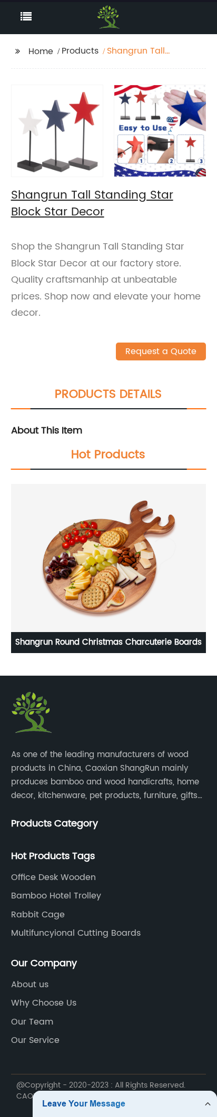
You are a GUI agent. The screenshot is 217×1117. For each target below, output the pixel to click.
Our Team (32, 1022)
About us (29, 984)
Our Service (35, 1040)
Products (80, 51)
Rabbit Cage (38, 914)
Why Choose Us (43, 1003)
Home (40, 51)
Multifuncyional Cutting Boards (76, 933)
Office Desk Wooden (53, 877)
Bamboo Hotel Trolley (56, 896)
